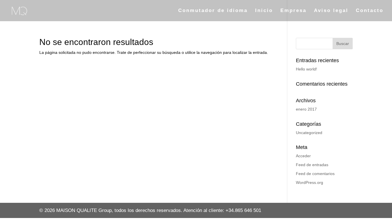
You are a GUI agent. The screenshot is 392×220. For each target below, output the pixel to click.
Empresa (293, 11)
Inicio (264, 11)
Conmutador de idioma (213, 11)
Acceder (303, 156)
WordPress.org (309, 182)
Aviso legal (331, 11)
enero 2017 (306, 109)
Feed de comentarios (315, 173)
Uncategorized (309, 132)
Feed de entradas (312, 164)
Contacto (369, 11)
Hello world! (306, 69)
